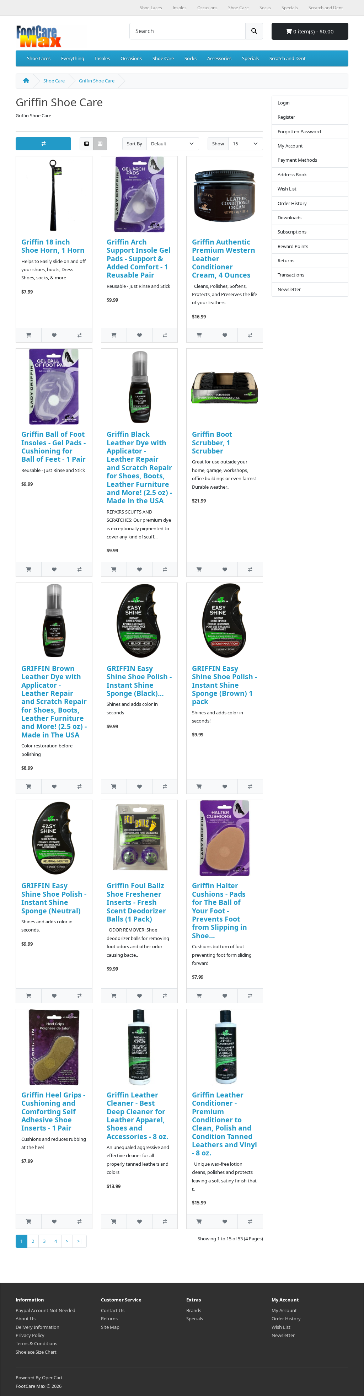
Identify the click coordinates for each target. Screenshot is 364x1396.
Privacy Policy (30, 1335)
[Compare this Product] (79, 335)
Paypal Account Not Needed (45, 1310)
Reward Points (293, 246)
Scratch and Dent (287, 58)
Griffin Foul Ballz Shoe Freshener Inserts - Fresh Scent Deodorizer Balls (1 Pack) (136, 902)
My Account (290, 146)
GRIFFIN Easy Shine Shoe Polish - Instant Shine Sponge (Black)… (139, 681)
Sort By (134, 143)
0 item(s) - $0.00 (313, 31)
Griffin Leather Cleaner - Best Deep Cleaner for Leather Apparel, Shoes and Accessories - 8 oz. (137, 1115)
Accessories (219, 58)
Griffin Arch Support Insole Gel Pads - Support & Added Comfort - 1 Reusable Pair (139, 258)
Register (286, 117)
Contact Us (112, 1310)
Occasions (131, 58)
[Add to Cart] (28, 335)
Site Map (110, 1327)
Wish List (287, 189)
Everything (72, 58)
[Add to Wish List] (53, 335)
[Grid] (100, 143)
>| (79, 1241)
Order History (292, 203)
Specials (250, 58)
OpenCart (52, 1377)
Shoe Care (163, 58)
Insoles (102, 58)
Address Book (292, 174)
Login (284, 103)
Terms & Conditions (36, 1343)
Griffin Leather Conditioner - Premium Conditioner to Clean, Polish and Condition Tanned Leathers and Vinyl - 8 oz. (224, 1124)
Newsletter (289, 289)
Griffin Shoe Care (96, 80)
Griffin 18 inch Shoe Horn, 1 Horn (53, 246)
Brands (193, 1310)
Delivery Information (37, 1327)
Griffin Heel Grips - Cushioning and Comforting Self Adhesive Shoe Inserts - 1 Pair (53, 1111)
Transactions (291, 275)
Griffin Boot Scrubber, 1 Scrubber (212, 442)
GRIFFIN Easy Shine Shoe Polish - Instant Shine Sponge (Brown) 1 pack (224, 685)
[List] (86, 143)
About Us (26, 1318)
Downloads (289, 217)
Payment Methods (297, 160)
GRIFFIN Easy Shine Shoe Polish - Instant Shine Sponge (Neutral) (53, 898)
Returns (286, 260)
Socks (190, 58)
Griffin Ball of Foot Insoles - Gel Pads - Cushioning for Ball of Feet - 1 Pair (53, 446)
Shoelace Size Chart (36, 1352)
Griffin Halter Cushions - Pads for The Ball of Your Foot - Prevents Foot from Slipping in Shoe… (219, 910)
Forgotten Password (299, 131)
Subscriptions (292, 232)
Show (218, 143)
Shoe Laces (38, 58)
